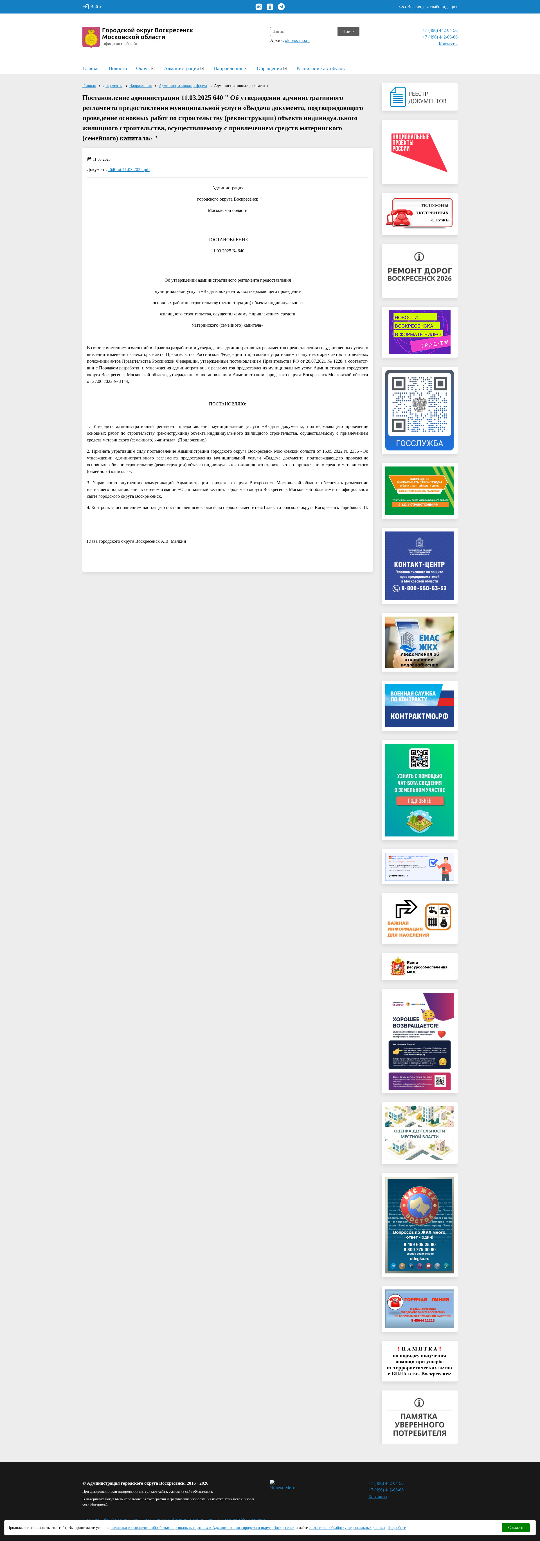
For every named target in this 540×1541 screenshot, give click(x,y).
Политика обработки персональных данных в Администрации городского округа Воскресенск (174, 1519)
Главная (91, 68)
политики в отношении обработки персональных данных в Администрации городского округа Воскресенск (202, 1528)
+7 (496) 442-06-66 (440, 37)
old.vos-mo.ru (297, 40)
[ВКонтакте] (258, 6)
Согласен (515, 1528)
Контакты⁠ (448, 43)
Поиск (348, 31)
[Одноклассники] (270, 6)
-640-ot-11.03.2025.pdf (129, 169)
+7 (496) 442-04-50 (440, 30)
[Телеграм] (281, 6)
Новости (118, 68)
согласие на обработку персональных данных (347, 1528)
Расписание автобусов (320, 68)
